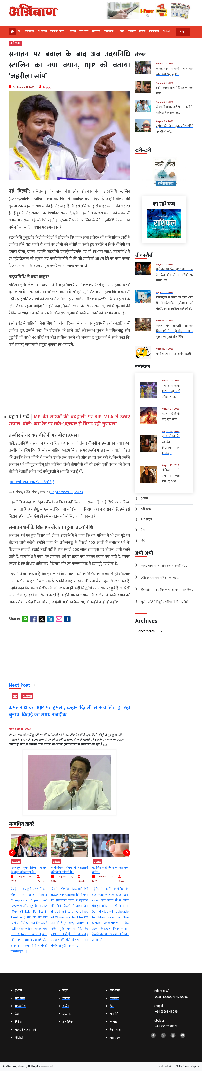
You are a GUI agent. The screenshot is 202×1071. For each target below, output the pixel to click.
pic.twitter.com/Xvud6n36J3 (31, 482)
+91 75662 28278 (166, 1026)
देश (19, 31)
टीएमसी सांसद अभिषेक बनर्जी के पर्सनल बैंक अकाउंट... (110, 870)
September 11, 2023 (66, 492)
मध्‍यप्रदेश (42, 31)
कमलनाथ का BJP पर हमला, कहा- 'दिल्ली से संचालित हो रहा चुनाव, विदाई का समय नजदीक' (69, 711)
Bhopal (166, 1008)
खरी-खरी (83, 31)
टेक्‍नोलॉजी (154, 31)
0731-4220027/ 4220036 (171, 996)
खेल (122, 31)
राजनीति (132, 31)
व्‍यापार (142, 31)
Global (166, 31)
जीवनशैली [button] (109, 31)
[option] (29, 891)
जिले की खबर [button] (57, 31)
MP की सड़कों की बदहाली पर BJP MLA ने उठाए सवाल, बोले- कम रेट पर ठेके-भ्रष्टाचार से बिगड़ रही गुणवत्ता (69, 420)
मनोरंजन (96, 31)
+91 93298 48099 (166, 1011)
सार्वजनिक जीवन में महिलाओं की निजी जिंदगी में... (29, 870)
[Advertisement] (69, 378)
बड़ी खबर (29, 31)
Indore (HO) (171, 993)
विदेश (73, 31)
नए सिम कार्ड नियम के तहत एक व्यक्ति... (69, 870)
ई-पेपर (183, 32)
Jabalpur (165, 1023)
